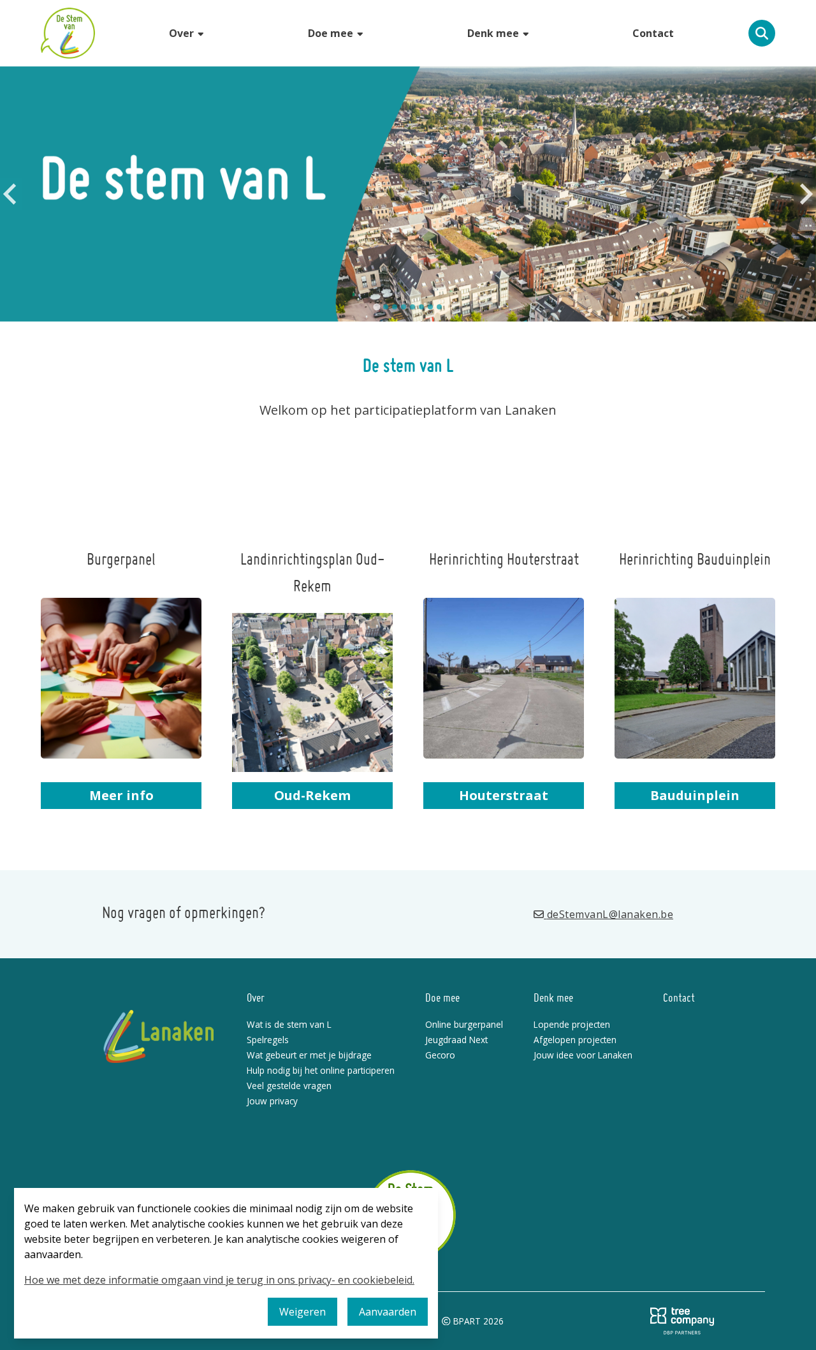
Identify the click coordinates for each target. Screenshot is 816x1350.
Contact (653, 33)
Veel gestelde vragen (289, 1085)
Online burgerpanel (464, 1024)
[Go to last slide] (11, 194)
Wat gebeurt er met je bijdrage (309, 1055)
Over (182, 33)
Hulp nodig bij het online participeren (321, 1070)
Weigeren (302, 1312)
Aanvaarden (387, 1312)
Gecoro (440, 1055)
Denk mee (494, 33)
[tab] (376, 306)
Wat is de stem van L (289, 1024)
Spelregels (268, 1040)
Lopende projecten (572, 1024)
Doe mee (332, 33)
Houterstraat (503, 795)
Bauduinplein (695, 795)
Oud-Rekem (312, 795)
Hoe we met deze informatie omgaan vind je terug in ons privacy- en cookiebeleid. (219, 1280)
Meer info (121, 795)
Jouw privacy (272, 1101)
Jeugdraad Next (456, 1040)
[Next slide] (805, 194)
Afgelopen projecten (575, 1040)
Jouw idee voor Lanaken (583, 1055)
